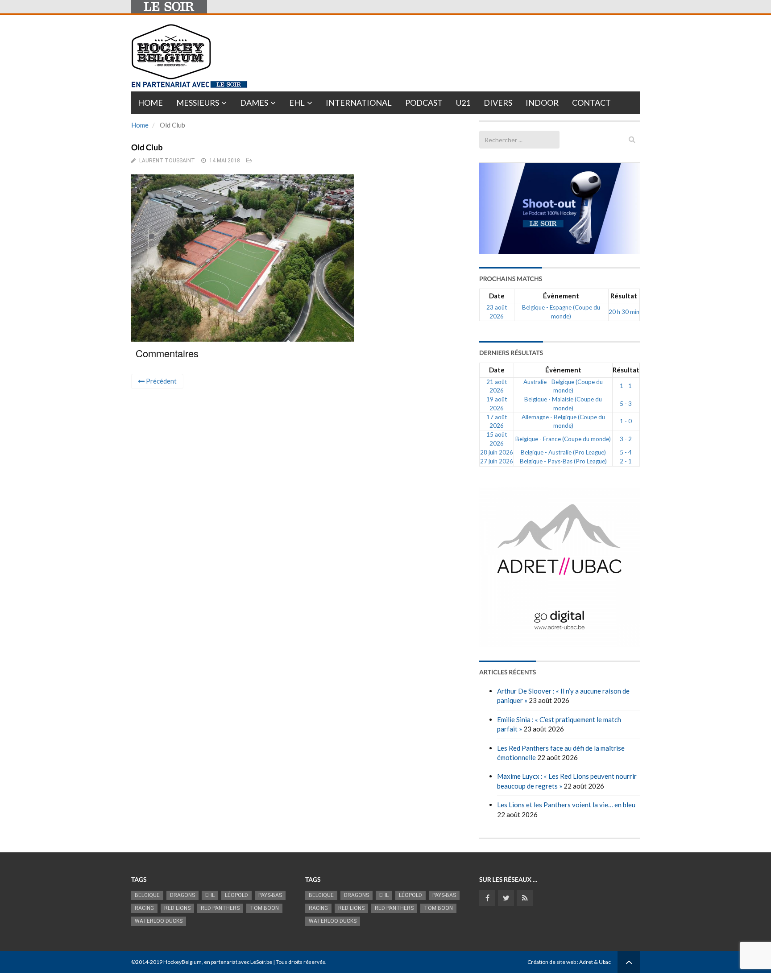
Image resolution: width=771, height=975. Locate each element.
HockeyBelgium (182, 961)
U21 (463, 102)
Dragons (182, 895)
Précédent (161, 381)
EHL (297, 102)
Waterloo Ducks (158, 921)
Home (150, 102)
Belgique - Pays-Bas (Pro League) (563, 461)
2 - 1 (626, 461)
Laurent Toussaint (167, 160)
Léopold (236, 895)
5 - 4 (626, 452)
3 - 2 (626, 438)
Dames (254, 102)
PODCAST (424, 102)
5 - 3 (626, 403)
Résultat (623, 296)
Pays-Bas (270, 895)
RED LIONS (177, 908)
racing (144, 908)
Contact (591, 102)
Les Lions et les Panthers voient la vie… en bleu (566, 805)
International (359, 102)
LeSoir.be (261, 961)
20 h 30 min (624, 311)
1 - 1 (626, 385)
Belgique (147, 895)
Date (497, 296)
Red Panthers (220, 908)
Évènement (561, 296)
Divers (498, 102)
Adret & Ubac (595, 961)
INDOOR (542, 102)
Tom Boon (264, 908)
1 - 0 (626, 421)
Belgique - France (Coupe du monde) (563, 438)
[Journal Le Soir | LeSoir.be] (169, 6)
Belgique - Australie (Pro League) (563, 452)
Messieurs (197, 102)
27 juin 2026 (496, 461)
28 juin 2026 (496, 452)
